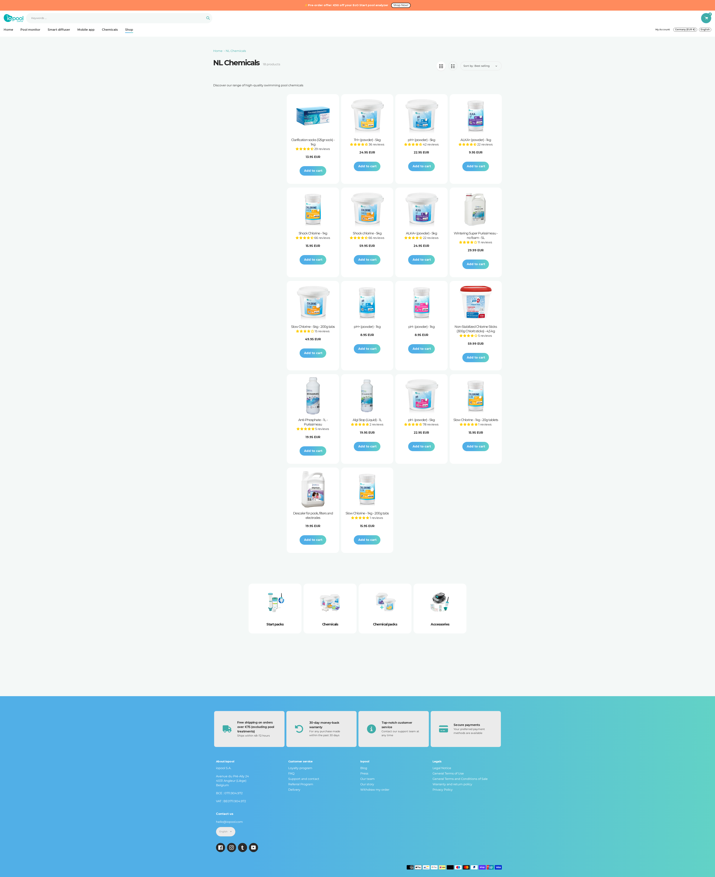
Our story (367, 784)
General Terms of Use (448, 773)
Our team (367, 779)
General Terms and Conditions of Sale (460, 779)
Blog (363, 768)
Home (218, 51)
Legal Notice (442, 768)
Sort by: (468, 66)
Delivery (294, 789)
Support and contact (303, 779)
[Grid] (441, 66)
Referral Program (300, 784)
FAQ (291, 773)
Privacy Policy (443, 789)
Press (364, 773)
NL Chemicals (236, 51)
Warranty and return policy (452, 784)
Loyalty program (300, 768)
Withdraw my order (374, 789)
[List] (452, 66)
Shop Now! (400, 5)
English (705, 29)
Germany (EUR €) (685, 29)
